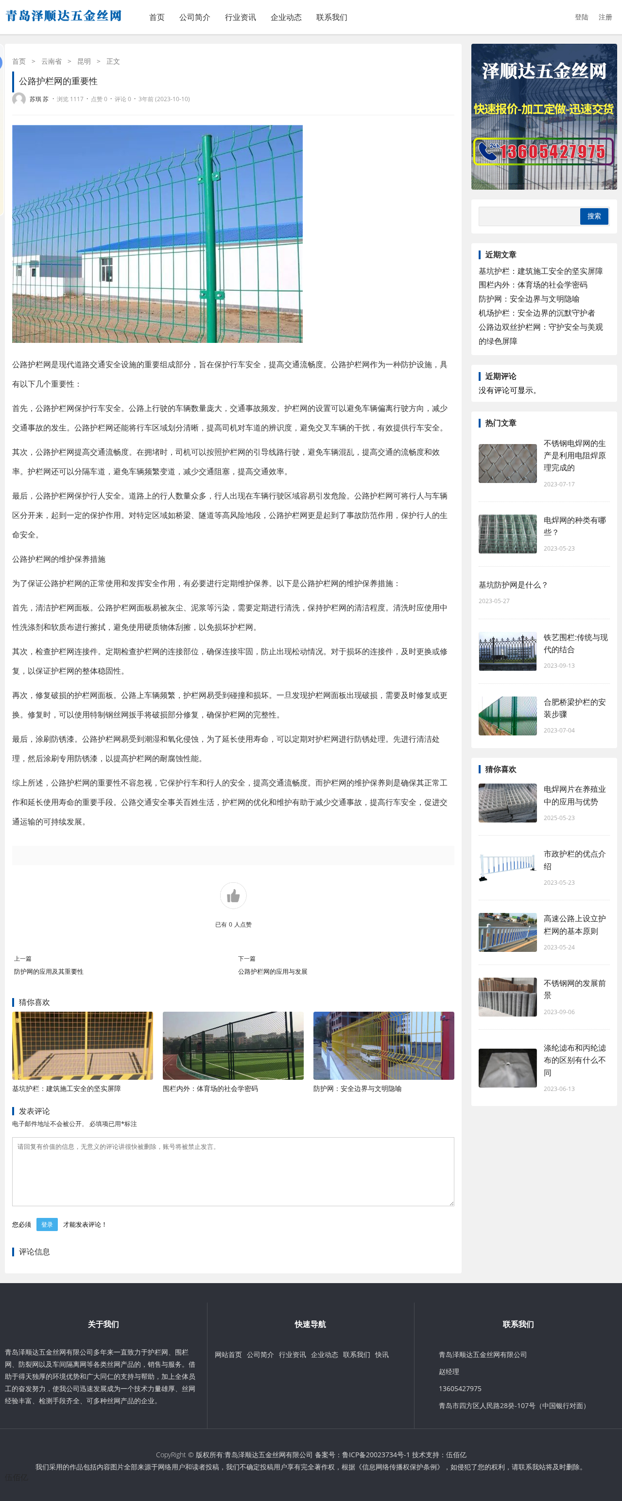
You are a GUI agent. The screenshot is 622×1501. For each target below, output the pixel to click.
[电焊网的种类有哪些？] (508, 534)
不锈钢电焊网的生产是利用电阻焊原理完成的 (575, 455)
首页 (157, 17)
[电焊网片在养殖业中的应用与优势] (508, 803)
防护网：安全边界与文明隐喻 (357, 1088)
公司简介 (194, 17)
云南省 (51, 61)
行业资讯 (240, 17)
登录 (47, 1224)
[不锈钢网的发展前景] (508, 997)
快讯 (382, 1354)
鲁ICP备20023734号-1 (376, 1454)
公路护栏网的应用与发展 (273, 971)
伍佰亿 (456, 1454)
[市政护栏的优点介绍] (508, 867)
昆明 (84, 61)
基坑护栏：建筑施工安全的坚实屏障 (66, 1088)
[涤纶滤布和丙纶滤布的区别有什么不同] (508, 1068)
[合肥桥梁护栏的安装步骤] (508, 716)
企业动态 (286, 17)
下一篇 (247, 958)
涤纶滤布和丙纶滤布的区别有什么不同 (575, 1059)
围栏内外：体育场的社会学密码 (210, 1088)
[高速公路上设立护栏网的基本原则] (508, 932)
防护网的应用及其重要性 (49, 971)
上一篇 (23, 958)
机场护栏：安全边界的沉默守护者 (537, 312)
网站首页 (228, 1354)
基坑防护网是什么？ (514, 584)
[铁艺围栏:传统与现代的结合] (508, 651)
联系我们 (331, 17)
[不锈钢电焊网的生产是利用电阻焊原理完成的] (508, 463)
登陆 (581, 16)
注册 (605, 16)
